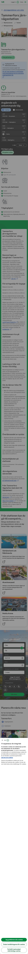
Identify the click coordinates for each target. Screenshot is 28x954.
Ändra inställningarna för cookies (14, 944)
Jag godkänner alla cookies (14, 940)
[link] (2, 740)
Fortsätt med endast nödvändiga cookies (14, 950)
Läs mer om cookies (7, 757)
